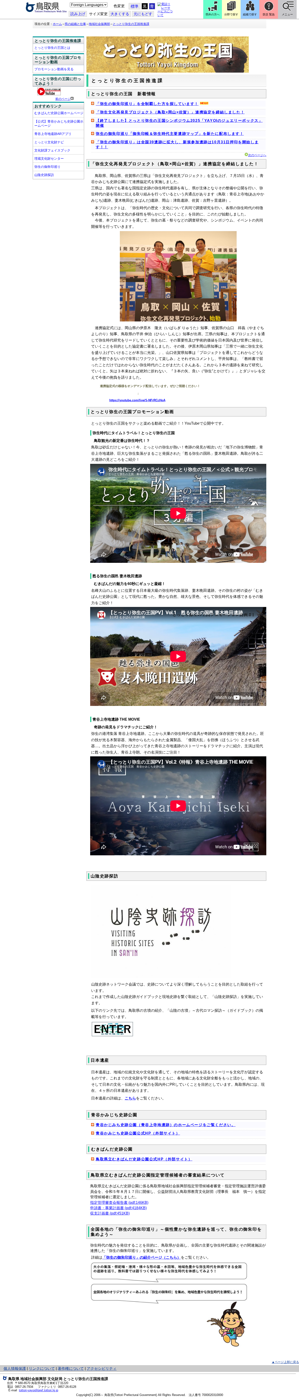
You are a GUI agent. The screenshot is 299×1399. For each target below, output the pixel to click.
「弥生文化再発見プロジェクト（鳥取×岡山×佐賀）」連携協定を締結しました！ (170, 112)
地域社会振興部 (99, 24)
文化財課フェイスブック (52, 150)
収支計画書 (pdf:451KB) (110, 1213)
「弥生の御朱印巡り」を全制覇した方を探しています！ (147, 104)
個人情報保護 (15, 1369)
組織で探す (250, 14)
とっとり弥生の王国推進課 (131, 24)
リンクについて (42, 1369)
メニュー (287, 14)
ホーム (57, 24)
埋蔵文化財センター (49, 158)
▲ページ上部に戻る (285, 1362)
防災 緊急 (269, 14)
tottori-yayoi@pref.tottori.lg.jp (38, 1390)
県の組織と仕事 (75, 24)
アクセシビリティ (102, 1369)
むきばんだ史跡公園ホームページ (58, 113)
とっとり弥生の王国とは (52, 47)
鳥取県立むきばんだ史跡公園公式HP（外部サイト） (144, 1159)
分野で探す (231, 14)
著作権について (71, 1369)
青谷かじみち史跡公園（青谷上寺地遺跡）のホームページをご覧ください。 (165, 1125)
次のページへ (257, 155)
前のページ (63, 99)
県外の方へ (213, 14)
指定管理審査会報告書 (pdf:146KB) (119, 1203)
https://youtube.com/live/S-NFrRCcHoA (137, 400)
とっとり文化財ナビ (49, 142)
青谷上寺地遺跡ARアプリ (52, 134)
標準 (135, 6)
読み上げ (77, 14)
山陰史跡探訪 (44, 175)
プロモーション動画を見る (54, 69)
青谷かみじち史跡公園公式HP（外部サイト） (138, 1133)
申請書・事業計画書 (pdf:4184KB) (118, 1208)
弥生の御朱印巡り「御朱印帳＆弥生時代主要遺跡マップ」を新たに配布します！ (170, 134)
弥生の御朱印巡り (47, 167)
